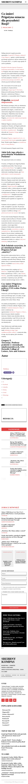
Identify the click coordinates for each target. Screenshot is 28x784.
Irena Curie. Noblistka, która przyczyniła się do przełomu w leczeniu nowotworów (13, 632)
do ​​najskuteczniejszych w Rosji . (15, 307)
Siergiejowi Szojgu (13, 132)
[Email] (13, 372)
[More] (16, 32)
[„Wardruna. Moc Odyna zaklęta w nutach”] (5, 462)
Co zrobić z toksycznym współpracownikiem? (16, 452)
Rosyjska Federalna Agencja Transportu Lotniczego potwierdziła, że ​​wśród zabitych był (12, 69)
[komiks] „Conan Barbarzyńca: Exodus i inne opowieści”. (7, 563)
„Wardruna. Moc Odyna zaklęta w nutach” (17, 461)
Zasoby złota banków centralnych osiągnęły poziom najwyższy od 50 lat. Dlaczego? (18, 471)
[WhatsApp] (12, 32)
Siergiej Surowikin (12, 186)
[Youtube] (14, 700)
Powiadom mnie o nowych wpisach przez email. (13, 591)
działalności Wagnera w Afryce (17, 312)
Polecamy (7, 27)
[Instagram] (6, 700)
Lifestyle (14, 455)
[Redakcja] (2, 30)
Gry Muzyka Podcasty (7, 546)
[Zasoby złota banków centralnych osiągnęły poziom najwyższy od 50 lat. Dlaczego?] (5, 471)
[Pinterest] (9, 32)
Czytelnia (14, 437)
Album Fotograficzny (18, 446)
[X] (6, 32)
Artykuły (3, 749)
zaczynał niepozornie (10, 101)
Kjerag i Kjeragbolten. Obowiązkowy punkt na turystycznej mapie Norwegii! (18, 443)
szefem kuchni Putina (8, 168)
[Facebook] (2, 32)
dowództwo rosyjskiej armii (8, 130)
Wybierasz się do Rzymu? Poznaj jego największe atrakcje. (21, 561)
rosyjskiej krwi (6, 194)
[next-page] (5, 479)
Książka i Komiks (5, 743)
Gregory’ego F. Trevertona (15, 90)
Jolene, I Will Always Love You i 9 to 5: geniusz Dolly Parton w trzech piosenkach (18, 434)
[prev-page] (2, 479)
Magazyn (3, 737)
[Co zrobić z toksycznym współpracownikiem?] (5, 453)
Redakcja (10, 30)
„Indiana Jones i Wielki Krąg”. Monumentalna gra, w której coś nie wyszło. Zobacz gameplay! (13, 543)
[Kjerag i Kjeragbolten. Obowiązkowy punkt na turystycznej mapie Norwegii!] (5, 444)
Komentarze (15, 474)
